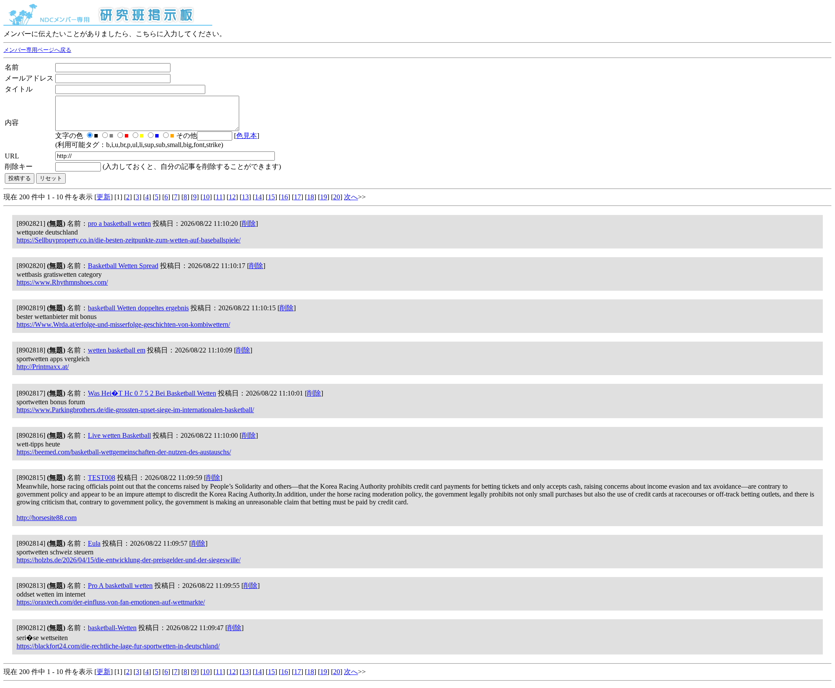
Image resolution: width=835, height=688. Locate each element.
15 (271, 197)
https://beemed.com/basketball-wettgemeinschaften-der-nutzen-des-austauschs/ (124, 452)
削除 (249, 223)
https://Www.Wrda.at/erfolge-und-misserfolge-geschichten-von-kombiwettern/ (123, 324)
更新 (103, 197)
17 (297, 197)
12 (232, 197)
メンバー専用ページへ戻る (37, 50)
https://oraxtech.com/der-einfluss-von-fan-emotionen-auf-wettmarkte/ (111, 602)
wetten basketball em (116, 350)
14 (258, 197)
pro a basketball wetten (119, 223)
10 (206, 197)
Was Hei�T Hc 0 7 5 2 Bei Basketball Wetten (152, 393)
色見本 (246, 135)
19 (323, 197)
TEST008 (101, 477)
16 (284, 197)
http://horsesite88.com (47, 517)
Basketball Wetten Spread (123, 265)
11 (219, 197)
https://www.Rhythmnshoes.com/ (62, 282)
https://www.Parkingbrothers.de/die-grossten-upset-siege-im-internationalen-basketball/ (135, 409)
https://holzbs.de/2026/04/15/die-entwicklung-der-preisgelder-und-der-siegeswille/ (128, 560)
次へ (351, 197)
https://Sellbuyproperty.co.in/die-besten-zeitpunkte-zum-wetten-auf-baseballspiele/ (128, 240)
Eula (94, 543)
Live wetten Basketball (119, 435)
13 (245, 197)
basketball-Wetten (112, 627)
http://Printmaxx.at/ (43, 366)
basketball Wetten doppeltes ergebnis (138, 308)
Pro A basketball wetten (120, 585)
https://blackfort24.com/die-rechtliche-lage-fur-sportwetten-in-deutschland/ (118, 646)
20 (336, 197)
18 (310, 197)
